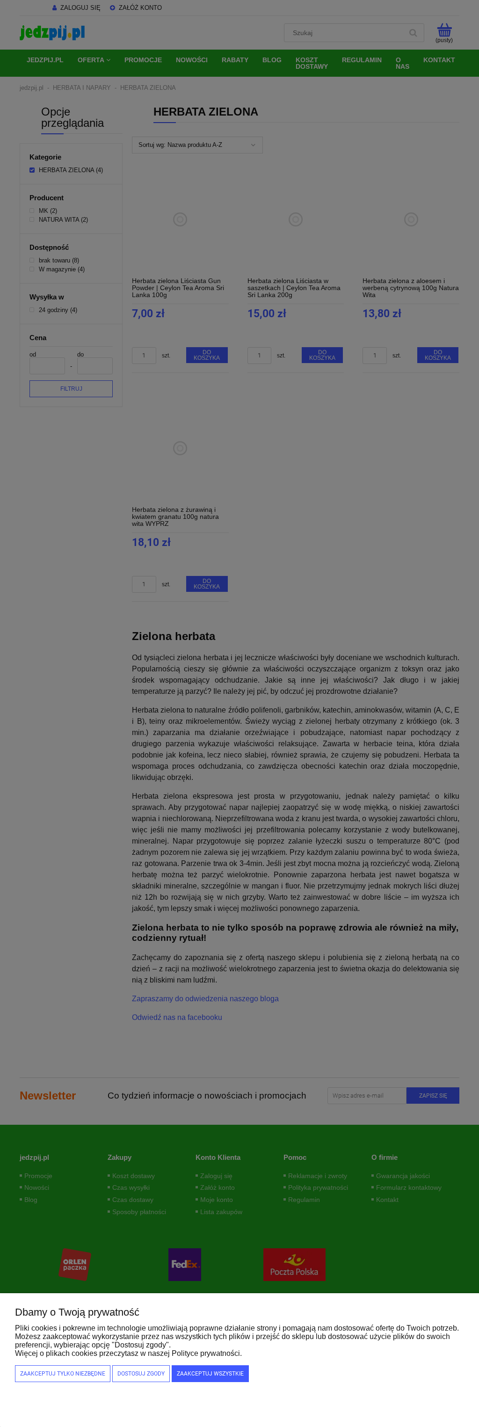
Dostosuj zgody (141, 1373)
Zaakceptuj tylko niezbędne (62, 1373)
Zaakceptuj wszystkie (210, 1373)
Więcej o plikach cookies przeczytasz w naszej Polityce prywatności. (128, 1353)
